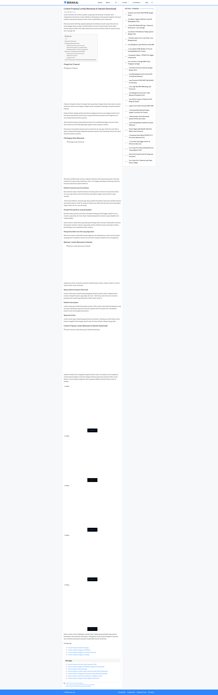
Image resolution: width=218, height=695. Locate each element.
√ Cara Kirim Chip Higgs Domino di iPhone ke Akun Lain (139, 142)
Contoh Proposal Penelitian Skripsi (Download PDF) (78, 686)
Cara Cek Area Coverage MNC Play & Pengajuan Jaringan (139, 62)
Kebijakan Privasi (141, 692)
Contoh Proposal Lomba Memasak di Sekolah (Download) (80, 60)
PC (116, 2)
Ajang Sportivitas (71, 57)
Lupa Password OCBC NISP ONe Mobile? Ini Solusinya (141, 81)
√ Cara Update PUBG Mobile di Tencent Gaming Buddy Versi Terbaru (140, 50)
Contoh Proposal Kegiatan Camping (78, 655)
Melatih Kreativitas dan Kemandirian (76, 45)
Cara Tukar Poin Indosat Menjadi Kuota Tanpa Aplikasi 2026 (141, 149)
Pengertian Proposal (70, 41)
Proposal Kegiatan (78, 683)
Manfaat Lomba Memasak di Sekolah (75, 51)
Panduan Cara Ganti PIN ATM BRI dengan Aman (140, 14)
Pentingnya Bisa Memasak (72, 43)
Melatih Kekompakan (72, 55)
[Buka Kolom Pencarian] (152, 2)
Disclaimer (151, 692)
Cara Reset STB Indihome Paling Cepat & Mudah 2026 (140, 33)
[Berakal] (71, 2)
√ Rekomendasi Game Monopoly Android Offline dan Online (139, 117)
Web (146, 2)
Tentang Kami (122, 692)
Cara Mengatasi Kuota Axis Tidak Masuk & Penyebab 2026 (139, 94)
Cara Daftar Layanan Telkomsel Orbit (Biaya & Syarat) (140, 100)
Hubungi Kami (131, 692)
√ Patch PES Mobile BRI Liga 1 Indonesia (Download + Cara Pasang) (140, 26)
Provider (124, 2)
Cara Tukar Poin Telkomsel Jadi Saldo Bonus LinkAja (140, 161)
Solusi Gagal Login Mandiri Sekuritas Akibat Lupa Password (140, 130)
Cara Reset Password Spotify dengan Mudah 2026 (141, 69)
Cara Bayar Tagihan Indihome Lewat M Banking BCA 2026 (140, 20)
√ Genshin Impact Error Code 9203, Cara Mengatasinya (140, 39)
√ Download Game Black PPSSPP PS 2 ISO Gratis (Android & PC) (141, 136)
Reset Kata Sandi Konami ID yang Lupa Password (141, 155)
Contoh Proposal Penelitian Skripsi (78, 648)
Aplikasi (100, 2)
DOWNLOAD (92, 430)
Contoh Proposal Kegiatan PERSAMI (79, 650)
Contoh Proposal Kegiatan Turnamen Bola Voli (82, 652)
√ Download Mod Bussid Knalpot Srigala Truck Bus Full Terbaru (139, 111)
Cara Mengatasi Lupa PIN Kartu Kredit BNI (141, 44)
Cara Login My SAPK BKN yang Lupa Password (140, 87)
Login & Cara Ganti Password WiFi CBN (141, 106)
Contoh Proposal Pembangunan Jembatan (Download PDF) (79, 685)
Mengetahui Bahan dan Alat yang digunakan (77, 49)
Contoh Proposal (69, 683)
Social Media (136, 2)
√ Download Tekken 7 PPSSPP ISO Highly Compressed (141, 56)
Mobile (108, 2)
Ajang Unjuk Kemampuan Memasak (75, 53)
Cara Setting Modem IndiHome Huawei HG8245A (141, 124)
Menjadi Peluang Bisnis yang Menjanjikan (77, 47)
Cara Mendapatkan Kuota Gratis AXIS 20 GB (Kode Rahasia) (140, 75)
